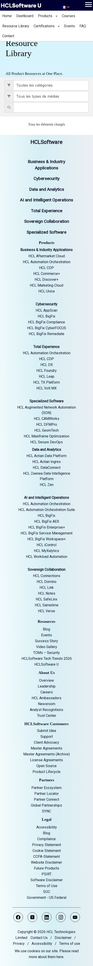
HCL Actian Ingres (46, 462)
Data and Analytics (46, 189)
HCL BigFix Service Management (46, 533)
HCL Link (47, 587)
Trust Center (46, 715)
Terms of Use (46, 886)
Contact (8, 36)
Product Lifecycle (46, 772)
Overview (46, 680)
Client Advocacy (46, 742)
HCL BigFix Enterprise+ (46, 527)
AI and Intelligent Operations (46, 199)
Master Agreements (46, 748)
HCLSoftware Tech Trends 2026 (46, 658)
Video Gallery (46, 647)
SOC (46, 892)
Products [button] (46, 16)
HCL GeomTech (46, 430)
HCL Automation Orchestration (46, 262)
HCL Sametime (46, 605)
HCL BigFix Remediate (46, 334)
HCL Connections (46, 576)
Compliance (46, 839)
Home (7, 16)
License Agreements (46, 760)
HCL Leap (46, 376)
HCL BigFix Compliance (46, 322)
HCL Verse (46, 611)
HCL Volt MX (46, 388)
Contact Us (39, 938)
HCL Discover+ (46, 279)
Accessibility (46, 827)
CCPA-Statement (46, 856)
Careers (46, 692)
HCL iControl (46, 545)
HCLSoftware (46, 142)
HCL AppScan (46, 310)
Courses (68, 16)
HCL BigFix (46, 316)
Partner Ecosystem (46, 788)
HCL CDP (46, 268)
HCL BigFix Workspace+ (46, 539)
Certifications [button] (45, 26)
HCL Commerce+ (46, 273)
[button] (88, 4)
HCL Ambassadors (46, 698)
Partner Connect (46, 799)
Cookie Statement (47, 851)
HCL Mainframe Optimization (46, 436)
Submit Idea (46, 731)
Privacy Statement (46, 845)
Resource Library (15, 26)
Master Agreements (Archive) (46, 754)
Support (46, 736)
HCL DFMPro (46, 424)
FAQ (82, 26)
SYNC (46, 811)
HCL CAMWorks (46, 418)
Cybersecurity (47, 178)
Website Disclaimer (46, 862)
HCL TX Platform (46, 382)
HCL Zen (46, 485)
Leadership (47, 686)
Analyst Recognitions (46, 710)
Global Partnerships (46, 805)
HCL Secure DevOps (46, 442)
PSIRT (46, 874)
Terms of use (69, 943)
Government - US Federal (46, 897)
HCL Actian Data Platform (46, 456)
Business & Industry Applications (46, 250)
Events (69, 26)
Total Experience (46, 210)
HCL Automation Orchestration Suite (46, 510)
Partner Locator (46, 793)
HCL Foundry (46, 370)
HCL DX (46, 365)
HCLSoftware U (46, 664)
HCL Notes (46, 593)
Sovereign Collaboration (46, 221)
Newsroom (46, 704)
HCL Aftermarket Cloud (46, 256)
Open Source (46, 766)
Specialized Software (46, 232)
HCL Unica (46, 291)
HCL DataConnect (46, 467)
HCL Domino (46, 582)
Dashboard (24, 16)
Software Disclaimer (46, 880)
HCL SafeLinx (46, 599)
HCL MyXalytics (46, 551)
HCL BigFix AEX (46, 521)
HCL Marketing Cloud (46, 285)
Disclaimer (63, 938)
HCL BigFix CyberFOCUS (46, 328)
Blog (46, 629)
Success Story (46, 641)
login (3, 132)
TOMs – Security (46, 653)
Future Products (46, 868)
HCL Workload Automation (46, 556)
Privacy (19, 943)
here (59, 957)
